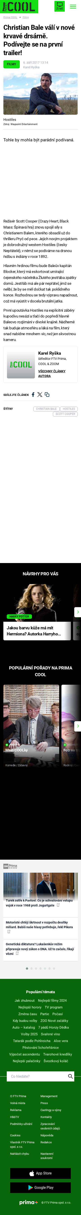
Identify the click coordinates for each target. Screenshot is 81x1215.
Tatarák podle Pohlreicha (31, 1041)
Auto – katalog (23, 1027)
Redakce (46, 1142)
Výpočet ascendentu (24, 1054)
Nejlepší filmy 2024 (52, 1001)
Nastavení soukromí (46, 1156)
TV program (54, 1007)
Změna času (27, 1014)
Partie (44, 1014)
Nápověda (46, 1135)
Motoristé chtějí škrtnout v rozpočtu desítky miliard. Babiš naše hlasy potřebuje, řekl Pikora (39, 925)
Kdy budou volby (25, 1021)
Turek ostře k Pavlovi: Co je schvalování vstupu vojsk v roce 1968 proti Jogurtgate (39, 903)
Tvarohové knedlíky (57, 1054)
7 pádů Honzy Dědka (53, 1027)
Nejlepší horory (29, 1007)
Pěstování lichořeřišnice (40, 1048)
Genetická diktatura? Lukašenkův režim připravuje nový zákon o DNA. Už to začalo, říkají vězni (40, 949)
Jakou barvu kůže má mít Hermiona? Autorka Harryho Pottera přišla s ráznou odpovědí (32, 631)
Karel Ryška (31, 67)
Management (48, 1096)
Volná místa (17, 1103)
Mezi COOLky (16, 750)
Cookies (15, 1135)
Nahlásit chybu (19, 1153)
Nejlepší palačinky (26, 1061)
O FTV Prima (18, 1096)
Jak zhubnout (25, 1001)
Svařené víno (50, 1034)
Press (44, 1103)
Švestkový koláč (56, 1061)
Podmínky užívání (21, 1124)
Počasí (57, 1014)
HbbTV (14, 1117)
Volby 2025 (29, 1034)
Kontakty (46, 1117)
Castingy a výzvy (50, 1110)
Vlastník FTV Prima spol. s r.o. (22, 1144)
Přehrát (15, 744)
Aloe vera (61, 1041)
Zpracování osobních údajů (50, 1126)
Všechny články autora (51, 373)
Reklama (15, 1110)
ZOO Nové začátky (54, 1021)
